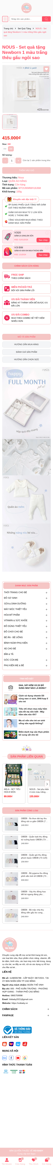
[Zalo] (4, 1058)
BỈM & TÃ (8, 654)
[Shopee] (4, 1044)
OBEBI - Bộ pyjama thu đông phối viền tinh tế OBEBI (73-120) (34, 875)
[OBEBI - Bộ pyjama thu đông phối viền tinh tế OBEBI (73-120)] (11, 879)
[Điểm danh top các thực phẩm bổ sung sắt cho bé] (10, 734)
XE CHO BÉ (10, 648)
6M (10, 149)
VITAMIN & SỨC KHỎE (15, 620)
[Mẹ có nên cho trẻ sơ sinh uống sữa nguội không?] (10, 723)
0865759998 (17, 995)
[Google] (25, 1058)
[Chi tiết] (47, 233)
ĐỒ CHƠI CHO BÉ (13, 631)
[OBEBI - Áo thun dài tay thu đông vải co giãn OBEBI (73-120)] (11, 824)
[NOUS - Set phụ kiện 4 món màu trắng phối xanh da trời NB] (39, 775)
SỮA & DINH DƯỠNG (15, 603)
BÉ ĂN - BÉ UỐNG (13, 637)
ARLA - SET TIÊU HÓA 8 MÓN (12, 790)
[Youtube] (18, 1058)
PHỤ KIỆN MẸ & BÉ (14, 665)
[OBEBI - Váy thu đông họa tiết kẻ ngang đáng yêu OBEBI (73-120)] (11, 897)
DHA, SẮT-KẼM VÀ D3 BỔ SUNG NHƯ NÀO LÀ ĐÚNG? (32, 686)
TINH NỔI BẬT (27, 679)
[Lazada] (11, 1044)
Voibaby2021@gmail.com (21, 999)
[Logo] (26, 8)
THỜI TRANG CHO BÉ (15, 592)
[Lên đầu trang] (47, 1149)
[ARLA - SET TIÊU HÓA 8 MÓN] (14, 775)
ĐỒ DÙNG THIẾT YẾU (15, 626)
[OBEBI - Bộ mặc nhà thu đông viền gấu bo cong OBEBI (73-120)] (11, 915)
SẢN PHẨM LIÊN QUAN (26, 756)
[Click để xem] (26, 89)
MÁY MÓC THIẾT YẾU (15, 609)
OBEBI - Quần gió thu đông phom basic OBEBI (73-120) (34, 856)
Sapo (33, 1154)
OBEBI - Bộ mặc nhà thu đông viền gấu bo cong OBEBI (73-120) (32, 911)
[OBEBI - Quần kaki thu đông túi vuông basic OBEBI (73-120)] (11, 842)
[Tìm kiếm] (46, 19)
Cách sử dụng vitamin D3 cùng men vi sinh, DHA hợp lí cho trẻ (33, 698)
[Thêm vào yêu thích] (46, 69)
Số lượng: (7, 155)
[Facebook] (11, 1058)
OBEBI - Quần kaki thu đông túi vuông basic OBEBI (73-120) (34, 838)
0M (4, 149)
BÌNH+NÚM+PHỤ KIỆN (16, 643)
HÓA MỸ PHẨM (12, 615)
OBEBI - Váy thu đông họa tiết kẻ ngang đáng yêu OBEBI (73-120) (33, 893)
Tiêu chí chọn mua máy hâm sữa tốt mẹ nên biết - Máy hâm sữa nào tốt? (33, 712)
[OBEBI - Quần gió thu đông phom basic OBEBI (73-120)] (11, 860)
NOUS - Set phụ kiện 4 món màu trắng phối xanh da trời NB (39, 791)
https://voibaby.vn (20, 1003)
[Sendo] (25, 1044)
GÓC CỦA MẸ (11, 660)
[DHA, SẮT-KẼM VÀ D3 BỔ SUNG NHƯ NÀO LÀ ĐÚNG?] (10, 687)
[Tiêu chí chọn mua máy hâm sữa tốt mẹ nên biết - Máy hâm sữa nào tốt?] (10, 711)
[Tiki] (18, 1044)
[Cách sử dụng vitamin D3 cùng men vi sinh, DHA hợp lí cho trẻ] (10, 699)
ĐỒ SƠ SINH (10, 598)
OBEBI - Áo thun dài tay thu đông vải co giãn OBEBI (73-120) (34, 820)
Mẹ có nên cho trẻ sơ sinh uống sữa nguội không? (32, 722)
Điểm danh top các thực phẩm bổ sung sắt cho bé (34, 733)
